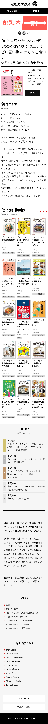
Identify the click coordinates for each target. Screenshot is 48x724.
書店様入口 (34, 21)
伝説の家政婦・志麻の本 (17, 616)
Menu (36, 11)
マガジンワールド (24, 3)
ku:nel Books (11, 673)
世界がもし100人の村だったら (19, 620)
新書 (8, 605)
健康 (39, 84)
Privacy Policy (23, 707)
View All (41, 211)
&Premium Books (13, 681)
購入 (32, 93)
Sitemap (23, 699)
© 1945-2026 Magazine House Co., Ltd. (24, 719)
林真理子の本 (12, 609)
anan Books (11, 650)
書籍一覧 (34, 25)
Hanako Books (12, 669)
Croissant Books (13, 661)
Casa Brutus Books (14, 657)
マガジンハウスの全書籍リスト (20, 624)
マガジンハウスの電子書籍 (18, 628)
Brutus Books (12, 654)
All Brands (12, 11)
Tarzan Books (12, 685)
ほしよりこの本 (22, 612)
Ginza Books (11, 665)
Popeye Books (12, 677)
